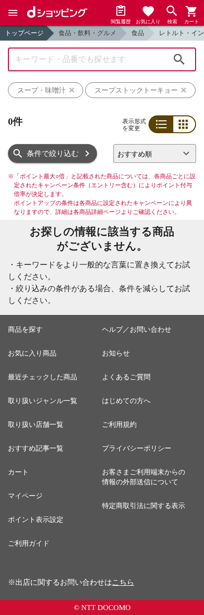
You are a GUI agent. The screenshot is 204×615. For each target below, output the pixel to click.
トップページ (24, 33)
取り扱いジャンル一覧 (42, 401)
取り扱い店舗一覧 (35, 424)
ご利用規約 (119, 424)
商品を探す (25, 329)
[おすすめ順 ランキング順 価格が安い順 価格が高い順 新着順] (154, 153)
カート (18, 472)
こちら (123, 582)
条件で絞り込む (53, 153)
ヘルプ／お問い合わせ (136, 329)
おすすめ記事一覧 (35, 448)
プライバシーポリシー (136, 448)
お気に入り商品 (32, 353)
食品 (137, 33)
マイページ (25, 496)
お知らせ (116, 353)
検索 (179, 59)
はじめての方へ (126, 401)
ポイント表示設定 (35, 519)
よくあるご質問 (126, 377)
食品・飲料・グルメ (87, 33)
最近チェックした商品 (42, 377)
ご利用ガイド (29, 543)
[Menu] (13, 13)
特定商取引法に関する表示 (143, 506)
